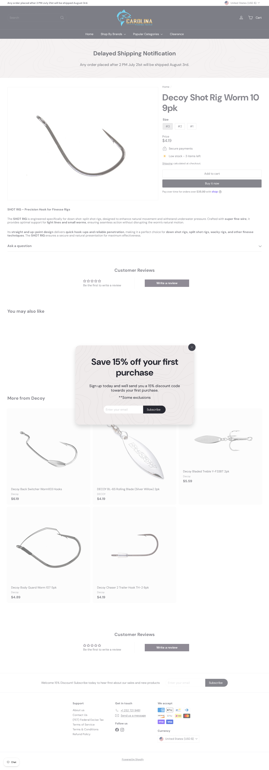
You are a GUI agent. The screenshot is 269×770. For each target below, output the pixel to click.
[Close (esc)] (192, 347)
